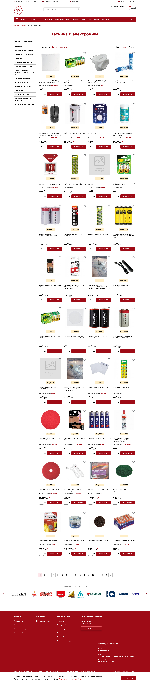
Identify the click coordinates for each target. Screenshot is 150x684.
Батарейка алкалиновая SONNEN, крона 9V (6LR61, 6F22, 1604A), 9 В (74, 132)
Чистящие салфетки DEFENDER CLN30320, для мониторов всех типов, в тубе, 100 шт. (122, 133)
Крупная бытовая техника (24, 66)
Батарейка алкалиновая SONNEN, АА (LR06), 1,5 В (98, 184)
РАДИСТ (102, 85)
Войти (122, 2)
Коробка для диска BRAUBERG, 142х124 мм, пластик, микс (49, 81)
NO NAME (103, 393)
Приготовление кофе (22, 78)
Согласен (128, 678)
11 (84, 575)
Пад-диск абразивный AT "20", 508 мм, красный (50, 439)
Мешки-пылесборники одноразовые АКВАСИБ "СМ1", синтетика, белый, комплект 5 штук (99, 286)
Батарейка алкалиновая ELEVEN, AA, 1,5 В (124, 541)
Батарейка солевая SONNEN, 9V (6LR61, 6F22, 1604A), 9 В (123, 337)
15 (102, 575)
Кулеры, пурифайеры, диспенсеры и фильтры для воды (25, 72)
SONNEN (78, 138)
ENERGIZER (79, 291)
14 (97, 575)
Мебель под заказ (79, 19)
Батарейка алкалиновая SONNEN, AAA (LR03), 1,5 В (49, 388)
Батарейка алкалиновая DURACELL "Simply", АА (50, 286)
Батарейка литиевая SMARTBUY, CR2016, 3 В (74, 235)
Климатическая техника (23, 62)
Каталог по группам (21, 625)
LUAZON (127, 291)
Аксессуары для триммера (24, 104)
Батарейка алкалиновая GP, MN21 (98, 234)
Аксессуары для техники (24, 50)
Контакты (105, 19)
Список (124, 47)
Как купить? (61, 625)
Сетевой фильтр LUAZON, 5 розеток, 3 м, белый (72, 490)
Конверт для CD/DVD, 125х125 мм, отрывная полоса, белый (98, 388)
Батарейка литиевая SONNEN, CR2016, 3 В (48, 541)
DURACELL (54, 291)
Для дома (18, 46)
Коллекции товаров (21, 629)
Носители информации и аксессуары (23, 99)
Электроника (19, 90)
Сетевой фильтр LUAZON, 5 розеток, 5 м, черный (121, 286)
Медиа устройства (21, 82)
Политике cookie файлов (71, 679)
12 (88, 575)
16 (106, 575)
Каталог (23, 25)
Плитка (131, 47)
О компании (48, 19)
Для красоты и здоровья (24, 54)
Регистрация (130, 2)
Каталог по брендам (21, 633)
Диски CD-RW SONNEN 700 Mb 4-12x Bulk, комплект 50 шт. (74, 541)
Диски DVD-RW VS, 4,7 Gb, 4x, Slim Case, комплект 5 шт (98, 490)
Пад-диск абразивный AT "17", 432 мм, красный (49, 490)
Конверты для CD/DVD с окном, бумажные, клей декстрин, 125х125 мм (74, 337)
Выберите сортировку (60, 47)
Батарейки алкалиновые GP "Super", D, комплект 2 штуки (124, 184)
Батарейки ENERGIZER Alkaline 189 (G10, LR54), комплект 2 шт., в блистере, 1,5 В (74, 286)
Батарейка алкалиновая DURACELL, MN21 (74, 439)
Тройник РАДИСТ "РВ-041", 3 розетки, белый (97, 81)
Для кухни (18, 58)
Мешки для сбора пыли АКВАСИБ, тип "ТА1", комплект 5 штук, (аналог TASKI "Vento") (74, 388)
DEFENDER (54, 138)
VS (101, 493)
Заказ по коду (19, 621)
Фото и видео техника (23, 86)
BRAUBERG (54, 85)
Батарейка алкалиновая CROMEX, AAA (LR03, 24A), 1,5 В (123, 81)
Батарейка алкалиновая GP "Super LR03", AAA (49, 337)
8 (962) (108, 643)
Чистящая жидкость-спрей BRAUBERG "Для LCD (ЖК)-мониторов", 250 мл (121, 440)
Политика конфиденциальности (69, 641)
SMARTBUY (54, 187)
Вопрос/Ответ (94, 19)
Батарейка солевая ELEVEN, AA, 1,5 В (99, 438)
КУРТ (77, 342)
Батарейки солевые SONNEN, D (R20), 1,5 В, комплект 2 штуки (49, 235)
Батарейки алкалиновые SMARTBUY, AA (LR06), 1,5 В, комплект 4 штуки (50, 184)
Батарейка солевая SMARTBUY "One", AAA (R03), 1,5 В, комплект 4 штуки (123, 235)
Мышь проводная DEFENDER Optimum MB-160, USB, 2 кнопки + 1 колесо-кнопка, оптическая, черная (50, 133)
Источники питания (22, 94)
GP (76, 85)
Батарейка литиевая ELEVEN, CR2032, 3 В (97, 132)
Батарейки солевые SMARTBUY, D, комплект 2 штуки (98, 337)
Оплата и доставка (62, 19)
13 (93, 575)
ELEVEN (102, 138)
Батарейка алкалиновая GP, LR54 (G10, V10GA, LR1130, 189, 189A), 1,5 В (75, 184)
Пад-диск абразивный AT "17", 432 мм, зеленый (123, 490)
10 (80, 575)
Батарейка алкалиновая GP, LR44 (123, 387)
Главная (16, 25)
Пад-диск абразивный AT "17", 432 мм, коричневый (98, 541)
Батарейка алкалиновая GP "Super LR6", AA (74, 81)
